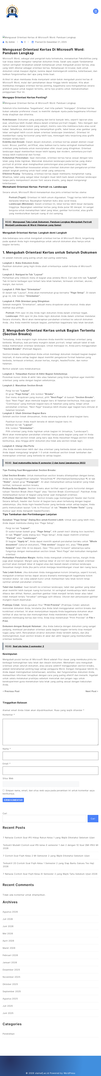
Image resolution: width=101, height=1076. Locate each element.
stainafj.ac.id (42, 1073)
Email (7, 763)
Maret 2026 (9, 948)
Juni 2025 (8, 1013)
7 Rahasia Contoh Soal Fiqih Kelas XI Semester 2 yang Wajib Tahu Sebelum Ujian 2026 (50, 874)
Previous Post (12, 691)
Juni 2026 (8, 926)
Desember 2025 (11, 969)
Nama (7, 748)
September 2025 (12, 991)
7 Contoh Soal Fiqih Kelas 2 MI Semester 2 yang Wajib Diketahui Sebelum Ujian (46, 855)
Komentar (9, 714)
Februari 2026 (10, 955)
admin (12, 42)
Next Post (91, 691)
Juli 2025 (8, 1006)
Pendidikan (9, 1033)
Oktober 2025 (10, 984)
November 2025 (11, 977)
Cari (5, 813)
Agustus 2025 (10, 998)
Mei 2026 (8, 933)
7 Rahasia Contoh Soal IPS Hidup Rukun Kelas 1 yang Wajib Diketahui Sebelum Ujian (49, 837)
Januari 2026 (10, 962)
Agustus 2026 (10, 911)
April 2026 (8, 940)
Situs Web (8, 778)
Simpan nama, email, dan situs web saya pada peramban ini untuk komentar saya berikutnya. (49, 792)
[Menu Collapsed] (95, 11)
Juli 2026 (8, 919)
